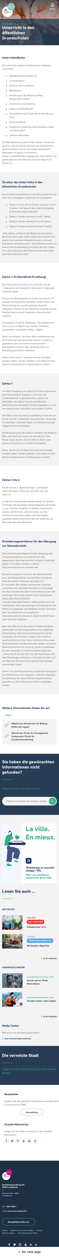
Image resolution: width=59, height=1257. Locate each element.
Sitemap (39, 1230)
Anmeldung (32, 1112)
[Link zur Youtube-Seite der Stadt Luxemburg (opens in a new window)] (23, 1141)
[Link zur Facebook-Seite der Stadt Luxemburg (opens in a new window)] (6, 1141)
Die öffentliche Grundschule (13, 24)
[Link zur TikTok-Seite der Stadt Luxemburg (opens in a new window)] (35, 1141)
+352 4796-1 (11, 1206)
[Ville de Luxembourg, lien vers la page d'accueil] (8, 16)
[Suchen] (52, 801)
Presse (4, 1230)
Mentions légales (8, 1233)
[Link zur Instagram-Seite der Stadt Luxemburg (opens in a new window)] (18, 1141)
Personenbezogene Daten (27, 1233)
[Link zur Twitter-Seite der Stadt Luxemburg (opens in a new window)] (12, 1141)
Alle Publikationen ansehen (18, 1039)
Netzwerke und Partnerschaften (22, 1230)
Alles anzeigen (50, 958)
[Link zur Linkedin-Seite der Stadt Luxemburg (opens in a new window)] (29, 1141)
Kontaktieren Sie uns (18, 1222)
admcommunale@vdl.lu (17, 1211)
